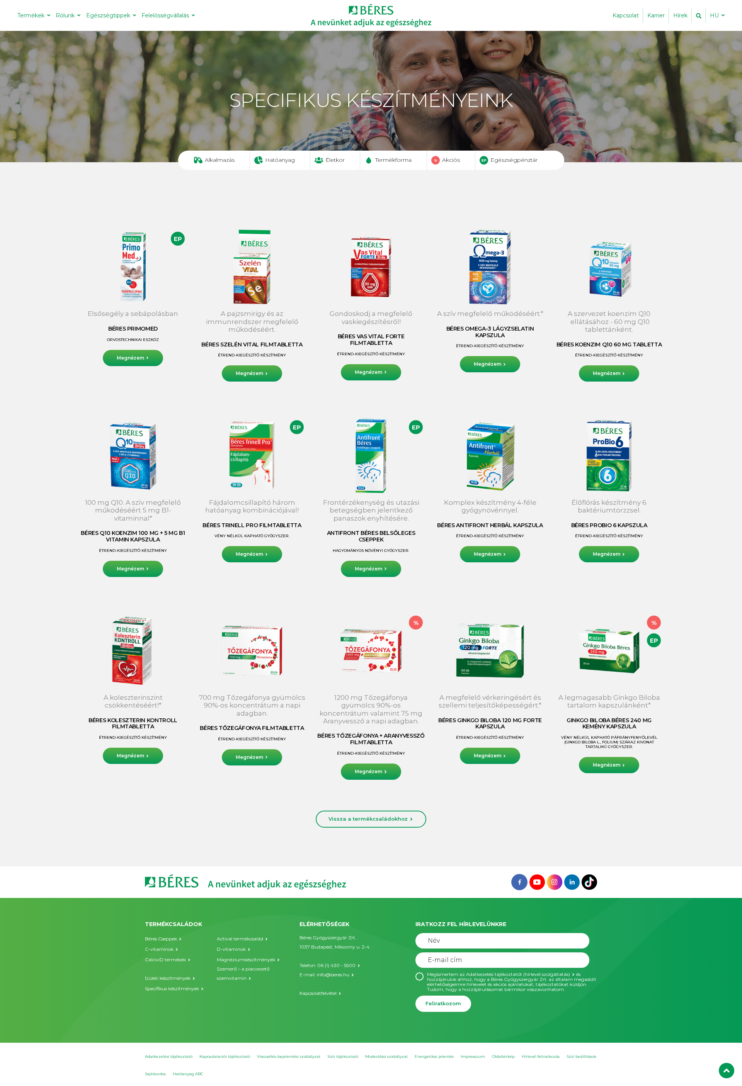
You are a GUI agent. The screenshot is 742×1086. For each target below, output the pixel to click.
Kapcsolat (626, 15)
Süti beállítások (581, 1056)
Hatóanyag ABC (188, 1073)
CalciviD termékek (165, 959)
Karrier (656, 15)
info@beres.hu (333, 974)
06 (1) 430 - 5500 (336, 965)
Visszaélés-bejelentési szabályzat (288, 1056)
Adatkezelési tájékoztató (168, 1056)
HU (714, 15)
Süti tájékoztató (342, 1056)
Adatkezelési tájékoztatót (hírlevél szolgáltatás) (518, 974)
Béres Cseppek (161, 939)
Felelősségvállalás (165, 15)
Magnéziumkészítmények (246, 959)
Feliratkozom (443, 1003)
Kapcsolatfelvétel (318, 993)
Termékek (30, 15)
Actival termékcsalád (240, 939)
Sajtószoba (155, 1073)
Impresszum (473, 1056)
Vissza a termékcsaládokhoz (368, 819)
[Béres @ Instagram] (554, 881)
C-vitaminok (159, 949)
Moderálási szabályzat (386, 1056)
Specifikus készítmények (172, 988)
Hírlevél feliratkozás (541, 1056)
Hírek (680, 15)
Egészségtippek (108, 15)
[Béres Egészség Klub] (519, 881)
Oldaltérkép (503, 1056)
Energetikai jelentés (434, 1056)
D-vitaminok (231, 949)
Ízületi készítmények (168, 978)
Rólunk (65, 15)
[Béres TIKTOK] (589, 881)
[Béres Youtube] (537, 881)
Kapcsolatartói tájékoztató (224, 1056)
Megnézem (130, 358)
